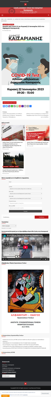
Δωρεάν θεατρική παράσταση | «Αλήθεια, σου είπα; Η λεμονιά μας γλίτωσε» (13, 170)
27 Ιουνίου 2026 (30, 145)
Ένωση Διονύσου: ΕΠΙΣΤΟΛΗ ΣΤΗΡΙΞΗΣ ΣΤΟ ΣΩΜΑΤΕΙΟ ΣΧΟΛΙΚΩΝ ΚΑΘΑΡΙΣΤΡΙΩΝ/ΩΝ (24, 348)
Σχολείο (10, 186)
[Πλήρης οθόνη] (47, 259)
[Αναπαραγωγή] (3, 259)
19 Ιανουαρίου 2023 (7, 30)
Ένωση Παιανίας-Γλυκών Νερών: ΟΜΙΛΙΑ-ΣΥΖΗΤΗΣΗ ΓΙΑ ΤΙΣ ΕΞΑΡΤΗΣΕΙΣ (21, 344)
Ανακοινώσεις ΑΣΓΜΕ (9, 352)
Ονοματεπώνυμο (12, 201)
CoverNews (31, 388)
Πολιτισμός (12, 166)
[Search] (48, 15)
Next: (37, 114)
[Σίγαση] (45, 259)
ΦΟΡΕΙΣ (16, 166)
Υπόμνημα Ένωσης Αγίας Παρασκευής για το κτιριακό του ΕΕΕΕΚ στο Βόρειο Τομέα (22, 346)
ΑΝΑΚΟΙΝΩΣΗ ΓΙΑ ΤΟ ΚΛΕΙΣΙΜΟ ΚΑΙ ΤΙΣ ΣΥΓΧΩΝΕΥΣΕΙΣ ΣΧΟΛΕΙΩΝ (19, 343)
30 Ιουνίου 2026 (6, 149)
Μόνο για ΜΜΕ (12, 205)
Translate (9, 228)
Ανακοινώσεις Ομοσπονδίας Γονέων (13, 335)
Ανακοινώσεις (5, 24)
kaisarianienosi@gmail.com (8, 370)
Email (10, 181)
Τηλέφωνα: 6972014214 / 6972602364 (11, 368)
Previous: (12, 114)
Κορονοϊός (11, 24)
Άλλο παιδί (11, 191)
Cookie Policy (25, 394)
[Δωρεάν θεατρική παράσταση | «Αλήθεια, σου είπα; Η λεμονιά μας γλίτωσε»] (13, 160)
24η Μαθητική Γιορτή (31, 138)
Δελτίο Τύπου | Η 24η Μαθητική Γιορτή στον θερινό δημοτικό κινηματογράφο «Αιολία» (37, 143)
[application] (25, 247)
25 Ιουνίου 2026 (6, 173)
